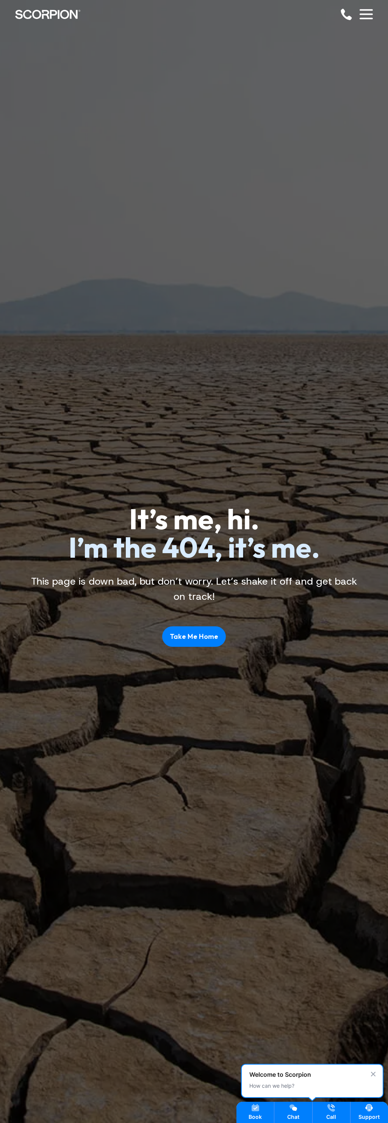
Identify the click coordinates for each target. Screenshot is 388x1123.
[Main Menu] (366, 14)
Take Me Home (194, 636)
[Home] (47, 14)
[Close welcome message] (373, 1074)
